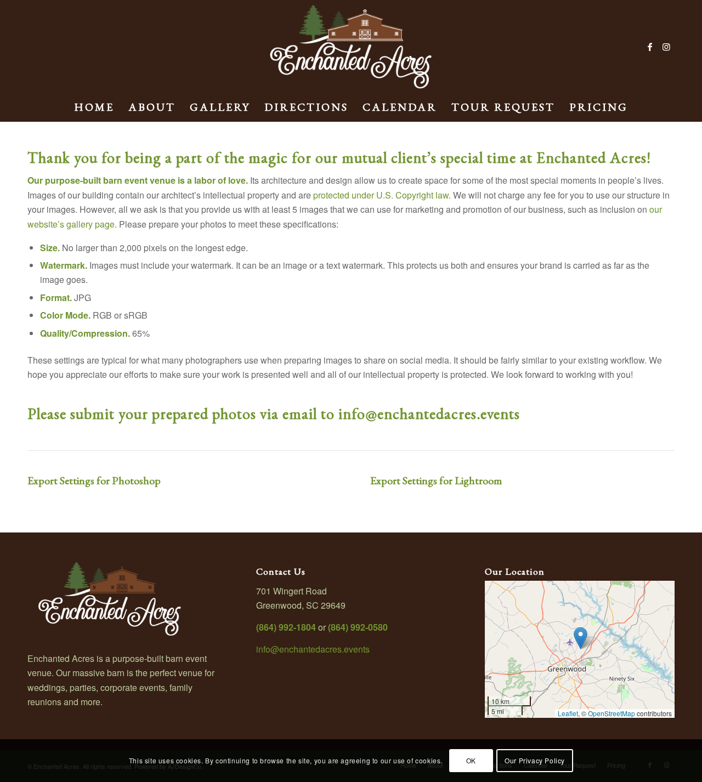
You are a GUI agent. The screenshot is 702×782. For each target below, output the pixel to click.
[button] (580, 638)
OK (471, 760)
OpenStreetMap (611, 713)
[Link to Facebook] (650, 46)
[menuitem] (94, 107)
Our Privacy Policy (535, 760)
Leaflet (568, 713)
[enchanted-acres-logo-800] (351, 46)
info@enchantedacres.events (429, 413)
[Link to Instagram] (666, 46)
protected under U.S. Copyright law (381, 195)
